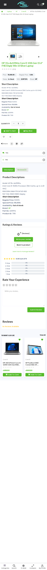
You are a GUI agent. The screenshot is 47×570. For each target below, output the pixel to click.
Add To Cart (10, 131)
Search (14, 568)
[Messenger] (17, 144)
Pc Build (23, 568)
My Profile (42, 568)
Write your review (23, 239)
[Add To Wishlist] (3, 137)
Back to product (23, 245)
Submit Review (36, 310)
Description (8, 170)
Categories (4, 568)
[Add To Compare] (10, 137)
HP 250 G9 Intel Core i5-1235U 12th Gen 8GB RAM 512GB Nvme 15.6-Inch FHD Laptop (12, 364)
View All (43, 335)
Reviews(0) (22, 170)
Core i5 (23, 11)
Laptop (9, 11)
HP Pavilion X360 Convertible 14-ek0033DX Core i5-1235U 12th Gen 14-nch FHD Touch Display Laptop (34, 364)
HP (16, 11)
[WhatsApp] (12, 144)
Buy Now (28, 131)
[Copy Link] (22, 144)
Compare (33, 568)
